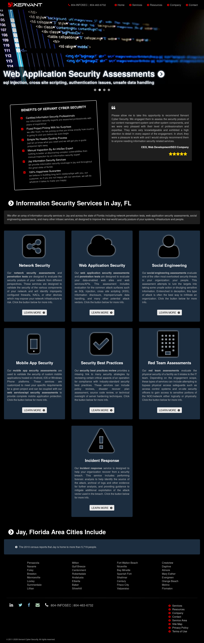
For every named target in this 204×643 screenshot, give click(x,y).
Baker (75, 585)
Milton (75, 562)
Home (121, 5)
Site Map (177, 624)
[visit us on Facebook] (29, 605)
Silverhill (77, 588)
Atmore (166, 570)
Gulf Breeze (78, 566)
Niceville (122, 566)
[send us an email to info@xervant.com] (37, 605)
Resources (156, 5)
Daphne (166, 566)
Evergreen (168, 577)
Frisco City (123, 585)
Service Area (179, 620)
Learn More (32, 312)
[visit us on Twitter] (20, 605)
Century (121, 581)
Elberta (76, 581)
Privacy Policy (180, 627)
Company (175, 5)
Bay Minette (123, 570)
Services (137, 5)
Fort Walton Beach (127, 562)
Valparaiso (123, 588)
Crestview (167, 562)
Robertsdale (79, 574)
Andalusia (78, 577)
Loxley (31, 581)
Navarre (31, 566)
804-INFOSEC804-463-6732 (88, 5)
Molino (166, 585)
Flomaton (167, 588)
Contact (193, 5)
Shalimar (122, 577)
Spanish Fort (124, 574)
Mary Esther (168, 574)
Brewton (31, 574)
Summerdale (34, 585)
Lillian (30, 588)
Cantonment (79, 570)
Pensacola (33, 562)
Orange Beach (170, 581)
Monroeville (33, 577)
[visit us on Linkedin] (11, 605)
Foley (30, 570)
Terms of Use (179, 631)
